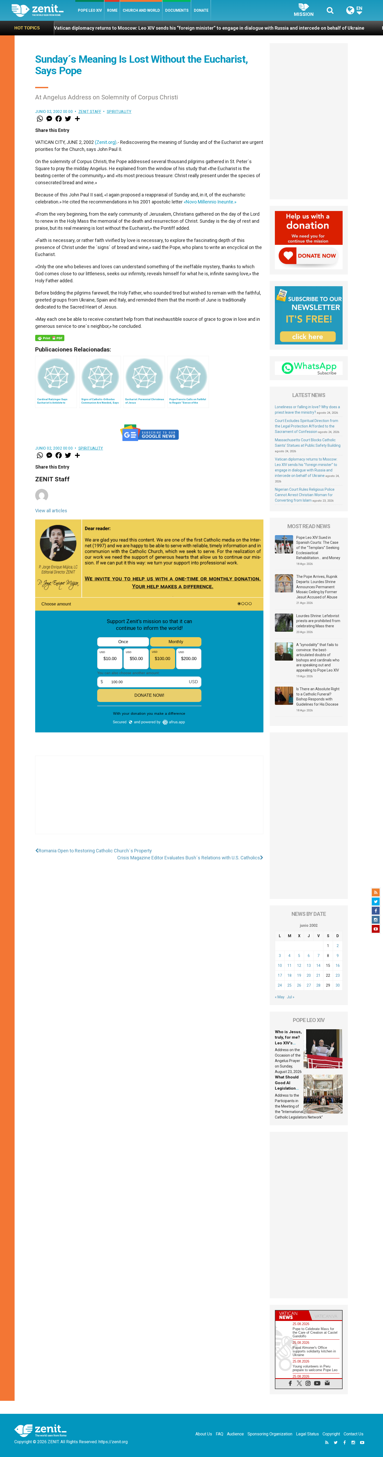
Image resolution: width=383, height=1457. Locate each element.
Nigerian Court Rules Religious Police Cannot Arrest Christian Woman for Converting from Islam (305, 494)
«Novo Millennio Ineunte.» (210, 202)
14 (318, 965)
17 (280, 975)
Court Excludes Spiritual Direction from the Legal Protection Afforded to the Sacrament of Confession (306, 426)
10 (280, 965)
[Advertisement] (149, 800)
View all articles (51, 510)
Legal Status (307, 1434)
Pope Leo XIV (90, 10)
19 (299, 975)
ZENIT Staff (89, 112)
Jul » (290, 997)
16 (338, 965)
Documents (177, 10)
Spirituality (119, 112)
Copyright (331, 1434)
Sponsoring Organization (270, 1434)
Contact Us (353, 1434)
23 (338, 975)
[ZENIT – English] (43, 10)
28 (318, 985)
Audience (235, 1434)
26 (299, 985)
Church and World (141, 10)
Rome (112, 10)
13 (309, 965)
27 (309, 985)
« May (280, 997)
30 (338, 985)
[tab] (292, 1315)
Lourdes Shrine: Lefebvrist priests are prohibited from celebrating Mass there (318, 621)
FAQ (219, 1434)
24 (280, 985)
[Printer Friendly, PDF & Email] (49, 338)
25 (289, 985)
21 (318, 975)
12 (299, 965)
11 (289, 965)
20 (309, 975)
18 (289, 975)
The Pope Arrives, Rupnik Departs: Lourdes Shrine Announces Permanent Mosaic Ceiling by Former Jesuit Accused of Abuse (316, 586)
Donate (201, 10)
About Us (203, 1434)
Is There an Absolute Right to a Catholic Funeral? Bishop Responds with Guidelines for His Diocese (317, 696)
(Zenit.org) (105, 142)
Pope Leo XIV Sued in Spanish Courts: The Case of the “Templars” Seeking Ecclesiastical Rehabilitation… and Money (318, 547)
